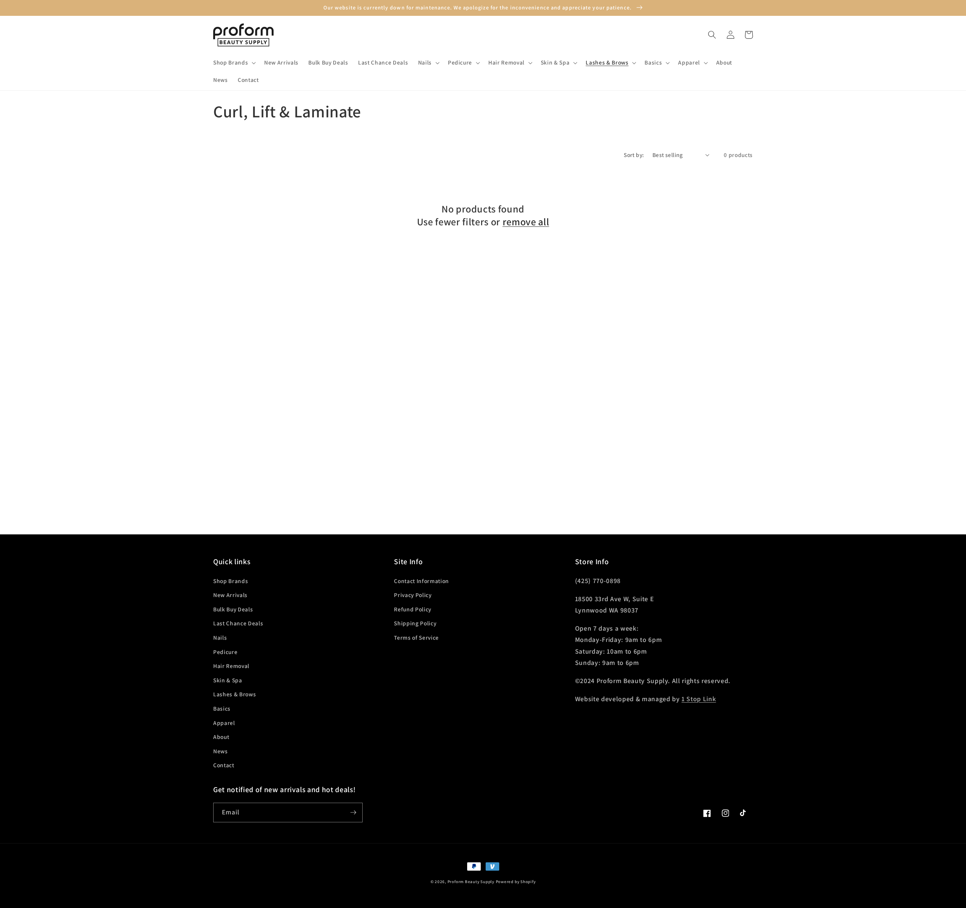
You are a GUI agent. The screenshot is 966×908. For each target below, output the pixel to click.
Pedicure (225, 652)
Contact (223, 765)
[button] (233, 62)
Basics (222, 708)
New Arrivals (230, 595)
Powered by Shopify (516, 881)
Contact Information (421, 581)
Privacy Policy (412, 595)
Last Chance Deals (238, 623)
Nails (220, 637)
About (221, 736)
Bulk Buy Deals (233, 609)
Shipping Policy (415, 623)
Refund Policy (412, 609)
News (220, 751)
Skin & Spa (227, 680)
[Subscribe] (353, 812)
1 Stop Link (698, 698)
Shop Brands (230, 581)
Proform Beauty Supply (471, 881)
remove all (526, 221)
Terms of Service (416, 637)
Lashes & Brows (234, 694)
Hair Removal (231, 665)
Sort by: (634, 155)
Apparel (224, 722)
